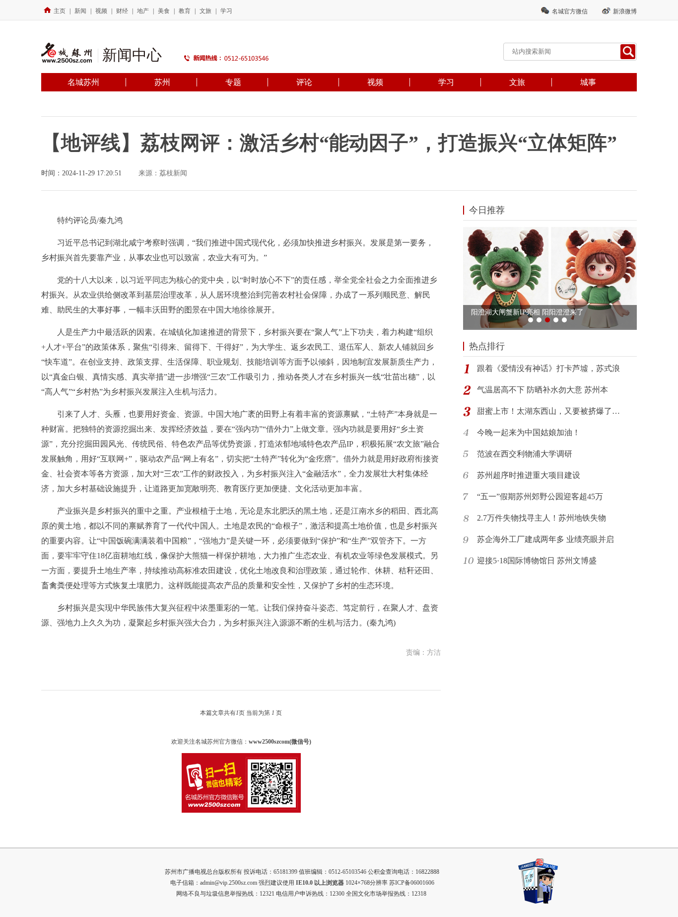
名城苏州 (83, 82)
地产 (143, 10)
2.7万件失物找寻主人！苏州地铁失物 (541, 518)
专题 (233, 82)
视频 (101, 10)
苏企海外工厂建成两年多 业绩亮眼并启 (545, 539)
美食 (164, 10)
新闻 (80, 10)
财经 (122, 10)
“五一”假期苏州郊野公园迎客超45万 (540, 496)
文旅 (205, 10)
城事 (588, 82)
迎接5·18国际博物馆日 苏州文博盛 (537, 560)
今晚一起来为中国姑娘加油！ (528, 432)
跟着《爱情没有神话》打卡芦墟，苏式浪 (548, 368)
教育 (185, 10)
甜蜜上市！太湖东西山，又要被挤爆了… (548, 411)
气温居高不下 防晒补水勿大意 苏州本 (542, 389)
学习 (226, 10)
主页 (60, 10)
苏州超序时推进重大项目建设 (528, 475)
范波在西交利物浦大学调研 (524, 454)
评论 (304, 82)
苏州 (162, 82)
